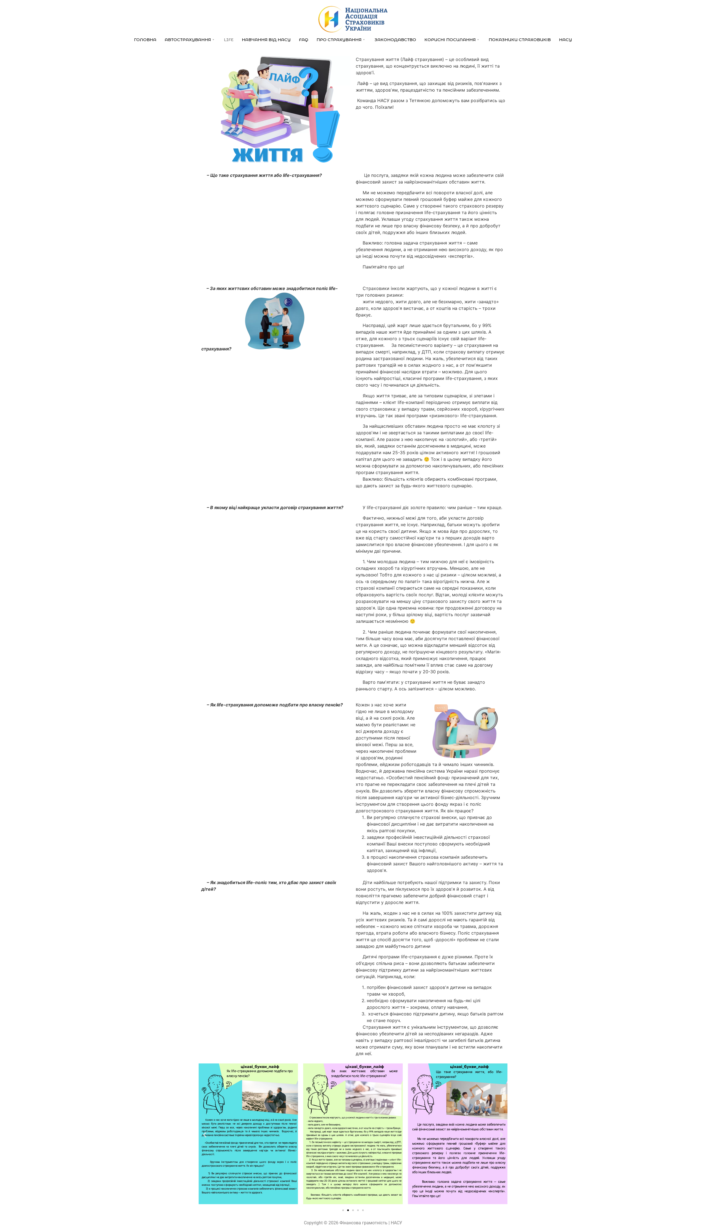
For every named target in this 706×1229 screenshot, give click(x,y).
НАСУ (565, 39)
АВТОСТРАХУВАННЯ (188, 39)
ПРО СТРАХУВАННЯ (339, 39)
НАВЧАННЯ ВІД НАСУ (266, 39)
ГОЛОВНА (145, 39)
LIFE (229, 39)
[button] (204, 1134)
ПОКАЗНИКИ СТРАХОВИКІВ (520, 39)
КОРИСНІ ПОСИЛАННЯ (450, 39)
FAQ (303, 39)
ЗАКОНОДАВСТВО (395, 39)
